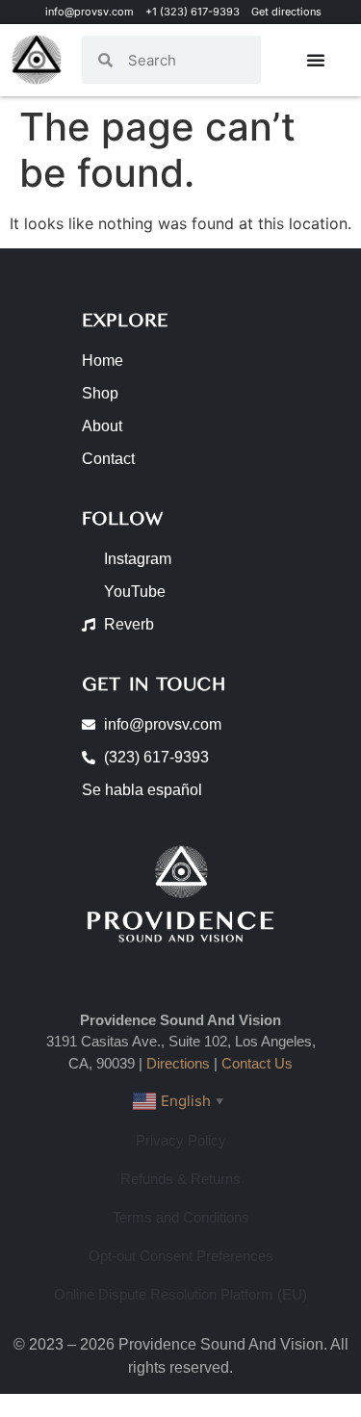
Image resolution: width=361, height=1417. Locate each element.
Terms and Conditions (181, 1217)
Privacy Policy (181, 1140)
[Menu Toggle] (315, 59)
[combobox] (187, 60)
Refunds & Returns (180, 1179)
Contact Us (257, 1063)
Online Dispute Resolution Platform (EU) (180, 1294)
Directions (178, 1063)
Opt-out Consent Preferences (181, 1256)
